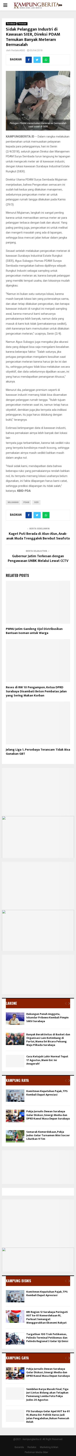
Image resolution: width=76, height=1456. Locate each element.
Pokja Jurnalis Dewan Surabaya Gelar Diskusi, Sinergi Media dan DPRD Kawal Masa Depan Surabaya (48, 1115)
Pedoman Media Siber (36, 1452)
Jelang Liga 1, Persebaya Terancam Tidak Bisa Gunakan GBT (38, 751)
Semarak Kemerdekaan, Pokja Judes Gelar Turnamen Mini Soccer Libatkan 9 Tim (48, 1135)
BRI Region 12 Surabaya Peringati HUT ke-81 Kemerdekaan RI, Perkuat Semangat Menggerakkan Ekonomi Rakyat (47, 1317)
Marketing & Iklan (49, 1447)
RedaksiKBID (18, 50)
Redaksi (31, 1447)
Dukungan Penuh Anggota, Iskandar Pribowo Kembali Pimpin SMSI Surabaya (47, 1017)
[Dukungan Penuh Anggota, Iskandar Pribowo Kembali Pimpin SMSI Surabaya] (15, 1018)
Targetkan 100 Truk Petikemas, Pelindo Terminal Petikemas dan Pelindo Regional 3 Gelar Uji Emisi (47, 1337)
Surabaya (11, 24)
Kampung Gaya (17, 1357)
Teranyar (22, 24)
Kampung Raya (17, 1080)
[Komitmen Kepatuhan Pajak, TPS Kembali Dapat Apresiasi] (15, 1095)
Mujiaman (13, 502)
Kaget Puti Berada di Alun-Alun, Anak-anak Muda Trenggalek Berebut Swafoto (38, 536)
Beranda (19, 1447)
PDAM (26, 502)
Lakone (11, 1003)
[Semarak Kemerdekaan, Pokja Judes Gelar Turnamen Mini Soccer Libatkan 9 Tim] (15, 1136)
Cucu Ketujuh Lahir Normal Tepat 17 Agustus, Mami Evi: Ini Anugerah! (47, 1060)
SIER (36, 502)
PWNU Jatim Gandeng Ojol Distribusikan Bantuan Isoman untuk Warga (34, 631)
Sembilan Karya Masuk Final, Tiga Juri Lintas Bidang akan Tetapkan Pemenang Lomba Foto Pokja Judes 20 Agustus (47, 1394)
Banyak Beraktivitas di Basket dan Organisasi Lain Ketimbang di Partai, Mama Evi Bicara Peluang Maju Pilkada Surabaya (48, 1039)
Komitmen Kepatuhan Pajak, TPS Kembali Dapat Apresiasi (47, 1093)
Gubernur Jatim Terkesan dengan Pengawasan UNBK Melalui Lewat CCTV (38, 558)
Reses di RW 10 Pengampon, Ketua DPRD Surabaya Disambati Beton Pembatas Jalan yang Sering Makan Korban (36, 691)
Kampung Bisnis (18, 1280)
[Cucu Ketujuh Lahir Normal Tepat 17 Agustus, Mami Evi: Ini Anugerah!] (15, 1061)
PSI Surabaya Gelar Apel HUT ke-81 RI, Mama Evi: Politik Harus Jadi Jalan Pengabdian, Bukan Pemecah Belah (48, 1416)
